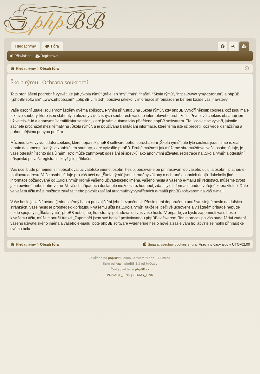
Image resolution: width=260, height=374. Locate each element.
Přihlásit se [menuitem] (234, 47)
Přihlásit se (23, 56)
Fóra (55, 46)
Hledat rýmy (25, 46)
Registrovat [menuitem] (245, 47)
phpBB (113, 258)
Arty (118, 263)
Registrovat (49, 56)
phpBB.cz (142, 269)
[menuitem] (222, 46)
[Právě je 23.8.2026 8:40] (247, 68)
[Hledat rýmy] (58, 19)
